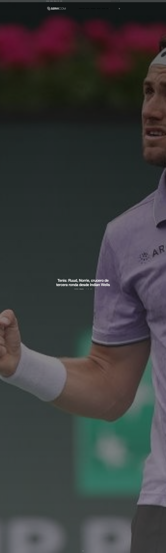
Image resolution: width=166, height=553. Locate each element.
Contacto (47, 1)
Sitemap (55, 1)
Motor (98, 8)
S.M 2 (61, 1)
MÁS (108, 8)
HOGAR (103, 8)
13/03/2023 (76, 289)
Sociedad (93, 8)
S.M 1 (58, 1)
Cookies (51, 1)
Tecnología (82, 8)
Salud (87, 8)
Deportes (82, 289)
